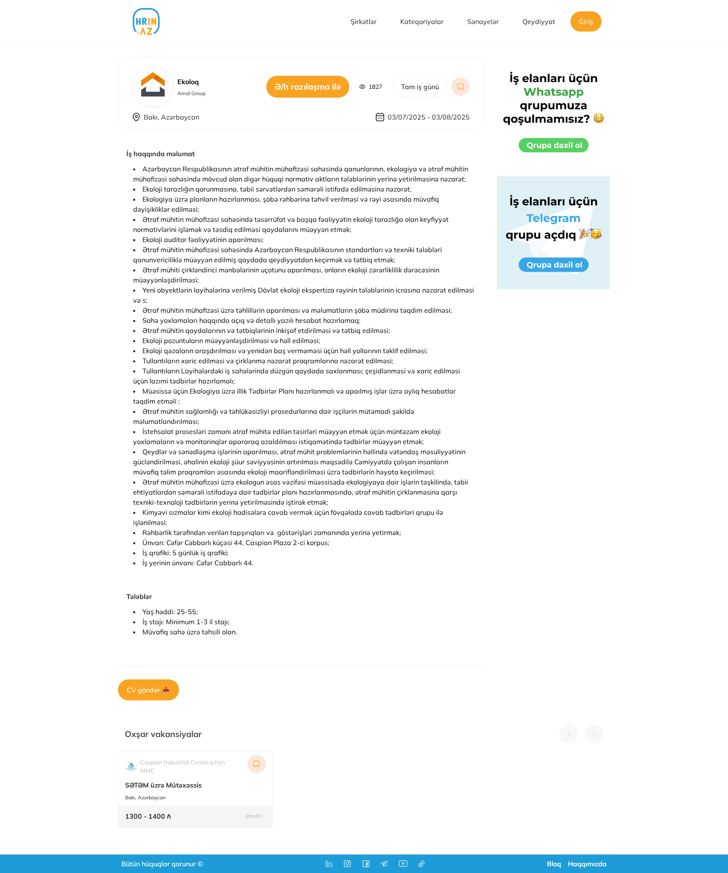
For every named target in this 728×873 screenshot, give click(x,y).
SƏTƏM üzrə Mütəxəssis (163, 785)
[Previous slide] (568, 734)
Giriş (586, 21)
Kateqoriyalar (422, 21)
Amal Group (191, 93)
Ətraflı (253, 816)
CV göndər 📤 (148, 690)
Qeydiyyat (538, 21)
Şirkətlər (364, 21)
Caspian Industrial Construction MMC (182, 767)
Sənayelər (483, 21)
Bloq (554, 864)
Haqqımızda (587, 864)
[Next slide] (594, 734)
